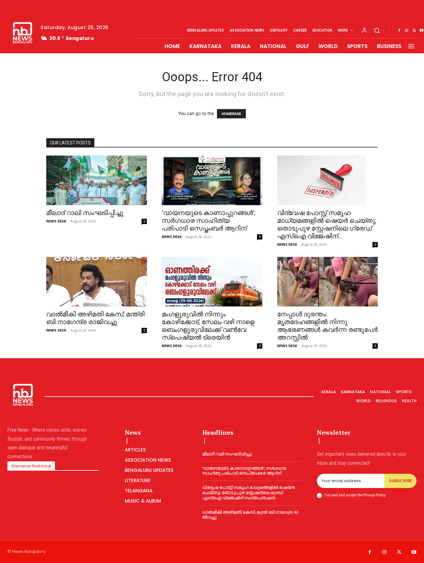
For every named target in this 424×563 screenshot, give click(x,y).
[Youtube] (414, 552)
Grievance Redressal (31, 466)
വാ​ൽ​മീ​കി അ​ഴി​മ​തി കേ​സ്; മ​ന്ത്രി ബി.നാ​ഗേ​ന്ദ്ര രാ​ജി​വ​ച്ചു (95, 318)
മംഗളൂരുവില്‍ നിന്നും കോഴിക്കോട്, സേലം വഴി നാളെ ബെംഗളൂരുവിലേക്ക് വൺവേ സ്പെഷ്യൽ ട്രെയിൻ (208, 325)
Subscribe (400, 481)
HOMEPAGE (231, 114)
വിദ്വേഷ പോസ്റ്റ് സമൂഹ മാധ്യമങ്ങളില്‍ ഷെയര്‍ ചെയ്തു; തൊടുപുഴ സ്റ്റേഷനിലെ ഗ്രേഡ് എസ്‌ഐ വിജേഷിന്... (326, 224)
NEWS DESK (56, 221)
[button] (376, 30)
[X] (414, 30)
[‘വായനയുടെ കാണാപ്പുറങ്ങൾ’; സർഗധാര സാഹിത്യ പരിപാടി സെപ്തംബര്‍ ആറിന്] (212, 180)
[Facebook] (399, 30)
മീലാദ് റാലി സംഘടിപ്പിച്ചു (84, 213)
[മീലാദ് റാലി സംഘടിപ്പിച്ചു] (96, 180)
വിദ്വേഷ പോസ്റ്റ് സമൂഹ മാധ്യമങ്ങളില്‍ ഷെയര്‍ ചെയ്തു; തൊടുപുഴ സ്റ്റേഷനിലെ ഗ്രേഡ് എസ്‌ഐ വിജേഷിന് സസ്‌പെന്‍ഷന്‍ (248, 493)
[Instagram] (406, 30)
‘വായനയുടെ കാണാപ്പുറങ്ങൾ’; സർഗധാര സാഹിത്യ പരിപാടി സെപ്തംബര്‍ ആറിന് (208, 220)
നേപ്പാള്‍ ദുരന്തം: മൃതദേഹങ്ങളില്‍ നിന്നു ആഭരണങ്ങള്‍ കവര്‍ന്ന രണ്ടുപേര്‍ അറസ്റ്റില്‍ (327, 325)
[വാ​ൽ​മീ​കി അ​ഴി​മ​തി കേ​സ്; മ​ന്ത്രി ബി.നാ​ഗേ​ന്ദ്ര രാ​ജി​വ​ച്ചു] (96, 281)
